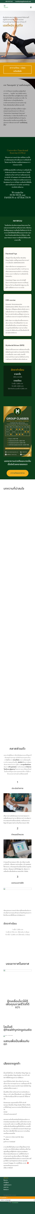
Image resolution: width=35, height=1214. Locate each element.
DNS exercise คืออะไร (15, 594)
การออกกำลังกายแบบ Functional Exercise (15, 649)
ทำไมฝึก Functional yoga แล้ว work (14, 622)
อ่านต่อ (8, 520)
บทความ (6, 1187)
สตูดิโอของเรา (7, 1185)
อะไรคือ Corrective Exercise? (14, 680)
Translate (15, 1203)
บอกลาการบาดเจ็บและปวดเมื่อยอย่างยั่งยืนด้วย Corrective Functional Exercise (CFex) (17, 564)
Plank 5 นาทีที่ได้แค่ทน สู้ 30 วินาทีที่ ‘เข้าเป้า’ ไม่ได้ (16, 496)
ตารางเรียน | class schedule (17, 69)
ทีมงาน (5, 1180)
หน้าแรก (6, 1178)
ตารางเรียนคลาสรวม (17, 473)
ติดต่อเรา (6, 1190)
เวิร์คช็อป (6, 1183)
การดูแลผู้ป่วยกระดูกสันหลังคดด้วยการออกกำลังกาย (16, 706)
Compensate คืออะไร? (16, 524)
